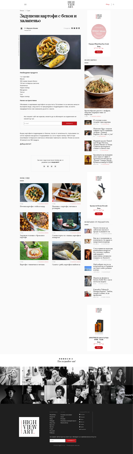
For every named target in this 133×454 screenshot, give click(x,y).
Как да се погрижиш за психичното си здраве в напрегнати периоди (102, 240)
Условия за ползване (66, 415)
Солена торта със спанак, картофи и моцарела (66, 236)
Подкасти (52, 417)
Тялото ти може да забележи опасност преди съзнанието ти (101, 230)
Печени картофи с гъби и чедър (32, 206)
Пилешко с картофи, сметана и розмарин (64, 207)
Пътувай (52, 431)
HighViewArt (106, 124)
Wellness (96, 233)
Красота (95, 150)
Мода (94, 283)
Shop (107, 4)
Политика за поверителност (68, 421)
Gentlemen (96, 272)
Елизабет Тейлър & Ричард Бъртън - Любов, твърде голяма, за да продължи (103, 292)
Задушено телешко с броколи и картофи (32, 236)
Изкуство (96, 124)
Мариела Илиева (32, 28)
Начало (22, 10)
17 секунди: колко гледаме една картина (102, 121)
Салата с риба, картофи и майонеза (66, 265)
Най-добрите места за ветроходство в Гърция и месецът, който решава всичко (103, 267)
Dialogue (52, 421)
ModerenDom (64, 423)
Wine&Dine (53, 415)
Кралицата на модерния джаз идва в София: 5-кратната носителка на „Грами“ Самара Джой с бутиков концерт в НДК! (103, 158)
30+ (94, 136)
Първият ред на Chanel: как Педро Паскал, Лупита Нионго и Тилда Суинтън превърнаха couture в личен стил (102, 144)
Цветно (52, 427)
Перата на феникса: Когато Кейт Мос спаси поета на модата (102, 280)
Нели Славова (104, 283)
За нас (62, 417)
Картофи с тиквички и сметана (32, 265)
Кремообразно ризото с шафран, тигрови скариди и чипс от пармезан (97, 112)
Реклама (63, 419)
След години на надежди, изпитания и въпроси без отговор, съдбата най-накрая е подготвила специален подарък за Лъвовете (103, 253)
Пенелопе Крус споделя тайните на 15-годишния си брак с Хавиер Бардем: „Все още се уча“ (103, 131)
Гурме (28, 10)
